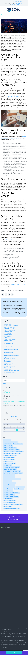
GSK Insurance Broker (17, 473)
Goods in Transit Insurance (10, 339)
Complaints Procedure (17, 645)
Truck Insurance (7, 367)
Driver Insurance (7, 471)
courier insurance (16, 453)
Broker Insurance (7, 443)
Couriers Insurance (8, 331)
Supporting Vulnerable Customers (16, 644)
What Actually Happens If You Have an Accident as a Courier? (14, 406)
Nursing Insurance (8, 346)
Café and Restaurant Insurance (11, 325)
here (2, 644)
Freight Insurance (8, 336)
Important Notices (4, 647)
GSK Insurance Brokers (9, 475)
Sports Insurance (8, 360)
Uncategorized (7, 369)
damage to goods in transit (10, 469)
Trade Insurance (7, 361)
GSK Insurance (7, 473)
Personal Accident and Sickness (11, 349)
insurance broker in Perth (9, 483)
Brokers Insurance (17, 443)
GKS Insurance (16, 471)
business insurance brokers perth (11, 449)
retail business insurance (9, 502)
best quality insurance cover (10, 441)
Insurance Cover (20, 486)
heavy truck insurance (9, 477)
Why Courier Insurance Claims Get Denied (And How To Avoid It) (13, 395)
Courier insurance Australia (10, 455)
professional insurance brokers (11, 496)
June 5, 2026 (5, 398)
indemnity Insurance (8, 479)
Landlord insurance (8, 343)
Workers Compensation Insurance (11, 370)
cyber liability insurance (11, 239)
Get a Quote (14, 652)
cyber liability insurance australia (11, 467)
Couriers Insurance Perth (9, 463)
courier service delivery (9, 459)
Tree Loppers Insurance (9, 366)
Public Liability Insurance (9, 358)
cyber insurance (7, 465)
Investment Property (8, 342)
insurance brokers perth (9, 486)
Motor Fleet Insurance (9, 345)
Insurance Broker (19, 290)
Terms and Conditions (9, 645)
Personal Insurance (8, 490)
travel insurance (18, 504)
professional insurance (9, 494)
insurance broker (7, 481)
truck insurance (7, 506)
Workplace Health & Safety (10, 372)
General (5, 337)
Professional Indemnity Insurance (11, 355)
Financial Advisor (8, 334)
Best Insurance (7, 439)
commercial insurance (9, 451)
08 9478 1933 (16, 520)
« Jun (4, 433)
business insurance (8, 445)
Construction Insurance (9, 330)
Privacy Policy (23, 645)
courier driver (7, 453)
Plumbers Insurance (8, 352)
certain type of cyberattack (14, 96)
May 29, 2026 (6, 409)
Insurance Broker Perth (9, 485)
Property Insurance (8, 357)
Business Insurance (8, 324)
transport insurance (8, 504)
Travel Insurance (8, 364)
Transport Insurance (8, 363)
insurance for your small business (18, 284)
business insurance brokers (10, 447)
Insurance (17, 479)
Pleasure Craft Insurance (9, 351)
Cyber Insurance (11, 290)
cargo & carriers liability (9, 327)
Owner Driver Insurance (9, 348)
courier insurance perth (9, 457)
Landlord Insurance (8, 488)
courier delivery (19, 451)
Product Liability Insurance (10, 354)
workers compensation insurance (11, 508)
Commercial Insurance (9, 328)
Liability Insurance (18, 488)
